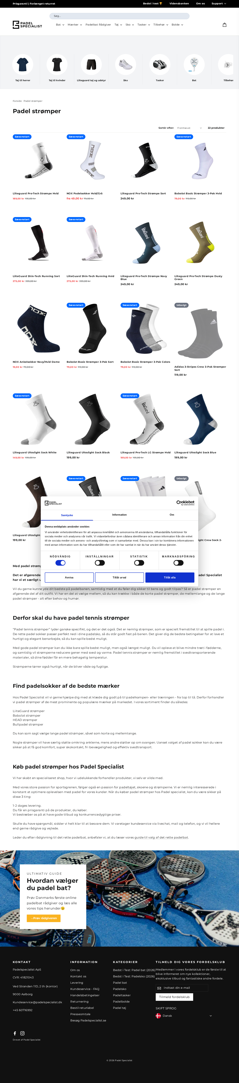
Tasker (142, 24)
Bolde (176, 24)
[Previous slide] (12, 65)
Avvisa (69, 577)
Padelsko (119, 989)
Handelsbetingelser (84, 995)
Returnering (79, 1001)
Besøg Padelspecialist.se (88, 1020)
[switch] (100, 563)
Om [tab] (172, 514)
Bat (59, 24)
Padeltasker (122, 995)
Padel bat (120, 982)
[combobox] (119, 16)
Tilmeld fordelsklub (174, 997)
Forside (17, 101)
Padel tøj (119, 1008)
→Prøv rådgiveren (43, 918)
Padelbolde (121, 1001)
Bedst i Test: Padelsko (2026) (134, 976)
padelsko (93, 634)
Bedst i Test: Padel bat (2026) (134, 970)
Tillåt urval (119, 577)
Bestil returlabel (82, 1008)
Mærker (73, 24)
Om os (200, 3)
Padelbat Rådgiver (98, 24)
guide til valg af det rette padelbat (161, 837)
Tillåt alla (169, 577)
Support (217, 3)
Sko (128, 24)
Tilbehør (159, 24)
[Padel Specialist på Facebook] (15, 1033)
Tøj (117, 24)
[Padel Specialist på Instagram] (22, 1033)
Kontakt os (78, 976)
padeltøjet (127, 787)
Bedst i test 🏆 (153, 3)
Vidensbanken (179, 3)
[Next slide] (227, 65)
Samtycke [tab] (67, 515)
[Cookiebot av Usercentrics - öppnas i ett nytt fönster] (179, 503)
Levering (76, 982)
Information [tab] (119, 514)
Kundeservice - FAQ (84, 989)
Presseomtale (80, 1014)
